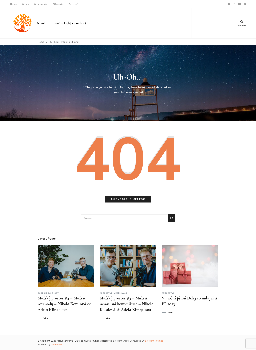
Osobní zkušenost (48, 293)
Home (13, 4)
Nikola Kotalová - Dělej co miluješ (74, 340)
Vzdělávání (120, 293)
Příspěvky (58, 4)
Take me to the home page (128, 199)
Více (46, 318)
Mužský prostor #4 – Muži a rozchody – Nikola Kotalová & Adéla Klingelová (64, 303)
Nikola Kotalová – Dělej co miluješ (61, 23)
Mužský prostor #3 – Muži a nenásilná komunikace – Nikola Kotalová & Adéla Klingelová (126, 303)
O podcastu (40, 4)
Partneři (73, 4)
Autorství (106, 293)
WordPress (56, 344)
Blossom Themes (154, 340)
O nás (25, 4)
